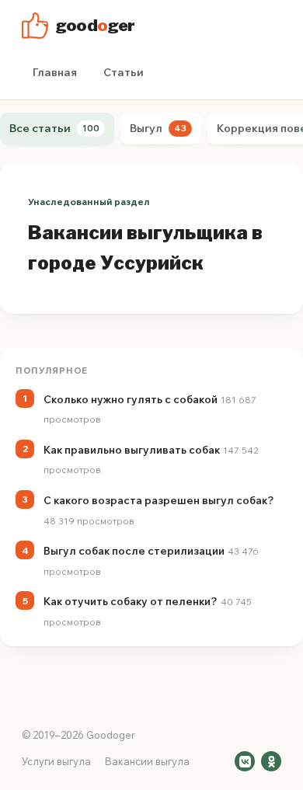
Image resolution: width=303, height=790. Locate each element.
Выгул (158, 128)
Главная (55, 72)
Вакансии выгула (147, 761)
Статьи (123, 72)
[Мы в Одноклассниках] (271, 761)
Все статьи (54, 128)
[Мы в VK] (245, 761)
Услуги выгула (56, 761)
